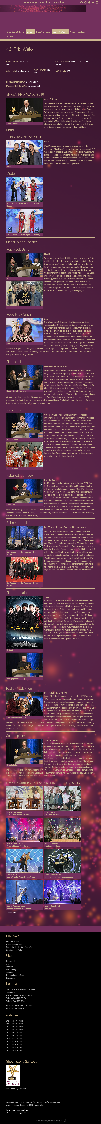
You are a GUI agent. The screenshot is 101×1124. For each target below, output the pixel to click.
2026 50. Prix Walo (14, 1021)
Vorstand (10, 972)
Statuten (9, 967)
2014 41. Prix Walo (14, 1044)
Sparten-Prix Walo (14, 950)
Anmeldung (11, 969)
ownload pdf (32, 82)
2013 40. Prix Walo (14, 1047)
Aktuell (30, 32)
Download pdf (34, 86)
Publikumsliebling (14, 944)
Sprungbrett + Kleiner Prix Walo (19, 947)
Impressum (11, 978)
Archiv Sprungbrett (78, 32)
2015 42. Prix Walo (14, 1041)
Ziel (7, 964)
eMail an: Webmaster (15, 1008)
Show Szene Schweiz (15, 32)
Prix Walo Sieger (43, 32)
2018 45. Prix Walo (14, 1033)
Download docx (23, 71)
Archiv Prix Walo (60, 32)
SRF (68, 71)
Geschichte (11, 961)
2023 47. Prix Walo (14, 1027)
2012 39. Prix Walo (14, 1050)
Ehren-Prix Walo (13, 941)
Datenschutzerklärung (15, 975)
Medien (10, 37)
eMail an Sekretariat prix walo (19, 1005)
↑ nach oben (11, 912)
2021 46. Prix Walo (14, 1030)
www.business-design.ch (17, 1105)
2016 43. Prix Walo (14, 1038)
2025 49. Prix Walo (14, 1024)
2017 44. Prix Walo (14, 1035)
